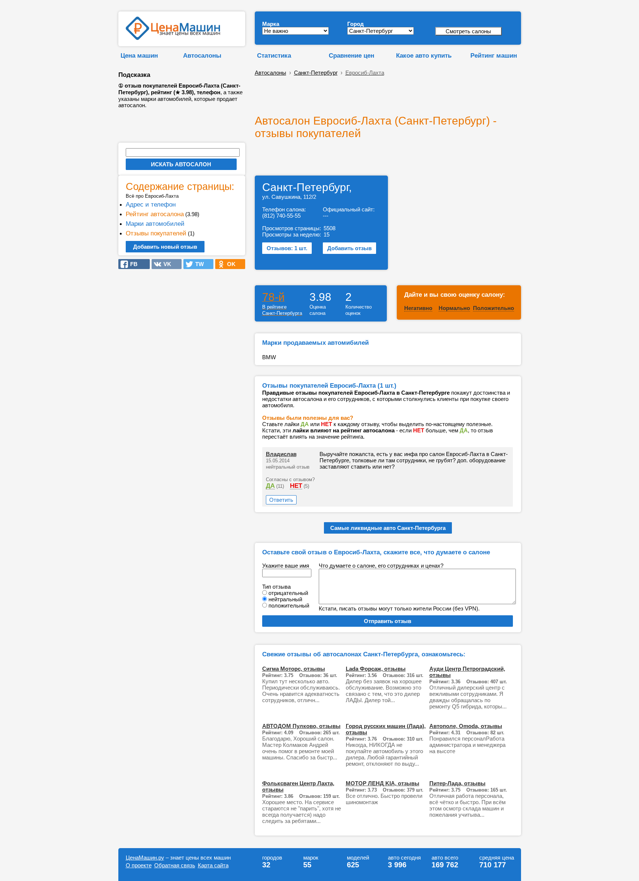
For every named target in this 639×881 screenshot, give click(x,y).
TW (197, 264)
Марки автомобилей (155, 223)
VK (165, 264)
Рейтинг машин (493, 55)
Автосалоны (202, 55)
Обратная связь (174, 865)
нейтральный (285, 599)
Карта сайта (213, 865)
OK (229, 264)
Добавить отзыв (349, 248)
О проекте (139, 865)
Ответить (281, 500)
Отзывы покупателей (156, 233)
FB (132, 264)
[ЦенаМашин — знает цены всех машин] (173, 38)
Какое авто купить (424, 55)
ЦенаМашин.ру (145, 857)
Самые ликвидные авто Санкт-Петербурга (388, 528)
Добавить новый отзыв (165, 247)
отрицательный (288, 593)
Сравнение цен (351, 55)
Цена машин (139, 55)
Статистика (274, 55)
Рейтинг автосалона (155, 214)
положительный (288, 605)
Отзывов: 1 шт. (287, 248)
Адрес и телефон (151, 204)
